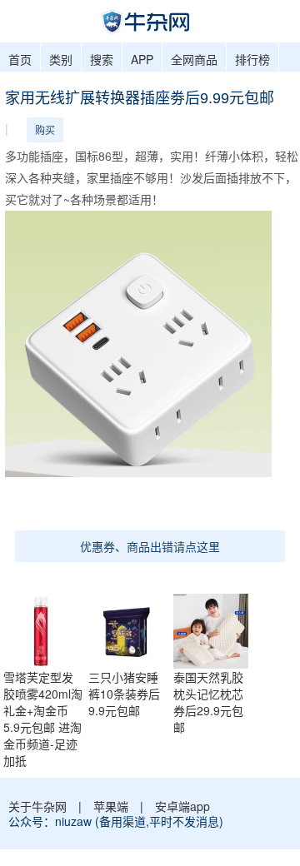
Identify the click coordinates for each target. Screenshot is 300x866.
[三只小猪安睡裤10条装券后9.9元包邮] (130, 628)
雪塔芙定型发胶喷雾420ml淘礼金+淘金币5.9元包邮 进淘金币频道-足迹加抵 (42, 719)
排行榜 (252, 59)
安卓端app (182, 806)
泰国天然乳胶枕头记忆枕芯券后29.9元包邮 (208, 702)
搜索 (101, 59)
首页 (20, 59)
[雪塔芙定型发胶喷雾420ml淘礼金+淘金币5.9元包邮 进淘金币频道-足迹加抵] (45, 628)
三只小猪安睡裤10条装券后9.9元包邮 (124, 694)
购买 (45, 129)
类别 (60, 59)
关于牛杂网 (37, 806)
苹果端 (110, 806)
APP (142, 59)
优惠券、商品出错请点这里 (150, 546)
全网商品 (194, 59)
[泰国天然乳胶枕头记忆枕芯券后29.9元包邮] (215, 628)
